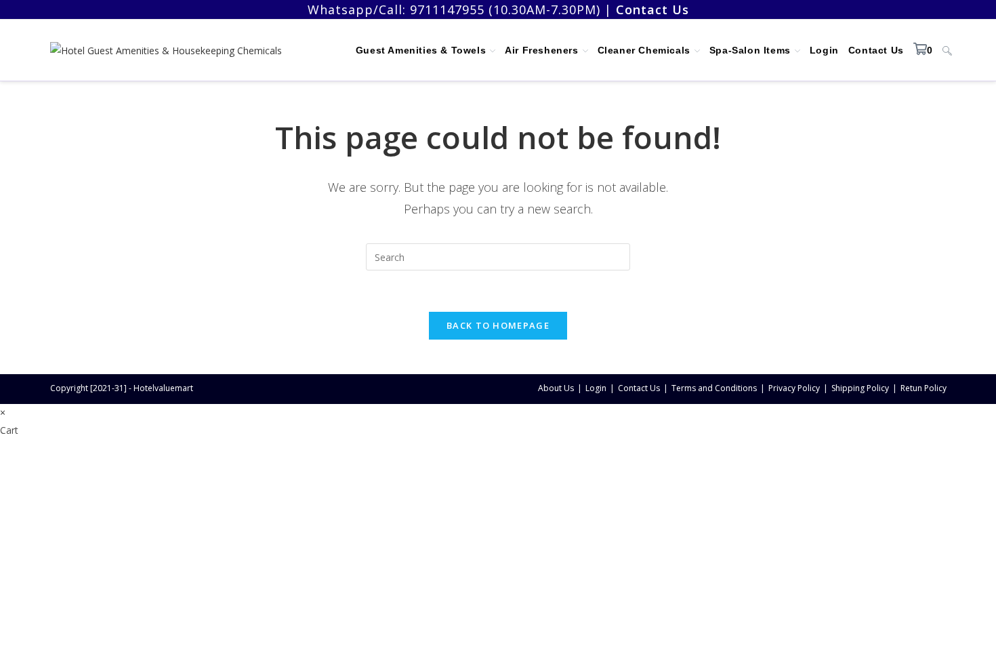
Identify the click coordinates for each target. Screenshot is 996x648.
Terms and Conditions (714, 388)
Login (595, 388)
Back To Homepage (498, 325)
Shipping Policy (860, 388)
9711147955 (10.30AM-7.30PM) (505, 9)
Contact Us (639, 388)
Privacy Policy (794, 388)
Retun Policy (923, 388)
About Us (556, 388)
